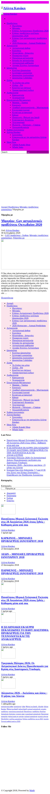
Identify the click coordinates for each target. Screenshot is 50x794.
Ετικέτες (10, 500)
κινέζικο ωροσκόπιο (15, 719)
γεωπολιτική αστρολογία (33, 714)
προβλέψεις (36, 711)
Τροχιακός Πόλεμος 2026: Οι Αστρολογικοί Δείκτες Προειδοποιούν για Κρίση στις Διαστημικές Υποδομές (26, 460)
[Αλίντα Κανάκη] (13, 8)
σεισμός (46, 719)
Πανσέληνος (28, 711)
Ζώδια (9, 363)
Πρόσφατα (11, 495)
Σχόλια (10, 498)
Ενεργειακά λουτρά (20, 392)
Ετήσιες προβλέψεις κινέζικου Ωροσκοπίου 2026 (25, 317)
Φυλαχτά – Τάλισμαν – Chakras (26, 407)
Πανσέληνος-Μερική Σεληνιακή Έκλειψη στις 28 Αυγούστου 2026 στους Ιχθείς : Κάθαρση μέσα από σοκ (27, 442)
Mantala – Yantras (20, 385)
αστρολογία (17, 706)
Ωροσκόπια (12, 350)
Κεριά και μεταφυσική (22, 395)
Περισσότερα (7, 298)
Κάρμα (15, 397)
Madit (32, 790)
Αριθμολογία (12, 375)
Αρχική (4, 207)
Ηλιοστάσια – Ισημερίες (23, 335)
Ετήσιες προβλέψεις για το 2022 (33, 719)
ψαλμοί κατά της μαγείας (16, 716)
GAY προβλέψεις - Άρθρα (16, 235)
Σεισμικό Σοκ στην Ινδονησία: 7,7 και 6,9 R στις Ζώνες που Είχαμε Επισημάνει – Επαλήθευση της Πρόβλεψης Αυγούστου (26, 472)
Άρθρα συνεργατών (15, 412)
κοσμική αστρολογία (33, 709)
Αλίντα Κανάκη (12, 230)
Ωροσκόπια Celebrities (22, 360)
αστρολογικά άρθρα (7, 706)
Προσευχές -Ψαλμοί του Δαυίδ (25, 400)
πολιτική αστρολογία (30, 716)
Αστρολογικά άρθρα (21, 330)
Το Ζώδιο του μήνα (20, 365)
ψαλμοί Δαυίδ (22, 709)
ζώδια (23, 706)
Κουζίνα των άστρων (21, 370)
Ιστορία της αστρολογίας (23, 343)
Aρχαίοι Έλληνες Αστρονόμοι (25, 348)
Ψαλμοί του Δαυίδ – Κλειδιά (34, 706)
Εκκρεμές (16, 387)
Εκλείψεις (16, 333)
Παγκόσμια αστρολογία (22, 340)
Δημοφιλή (11, 493)
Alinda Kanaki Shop (21, 427)
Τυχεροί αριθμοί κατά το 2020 (10, 721)
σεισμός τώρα (20, 714)
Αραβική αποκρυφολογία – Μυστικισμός (30, 390)
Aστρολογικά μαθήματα (23, 345)
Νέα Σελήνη (5, 719)
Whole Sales (17, 429)
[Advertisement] (25, 179)
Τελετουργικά (18, 405)
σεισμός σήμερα (43, 716)
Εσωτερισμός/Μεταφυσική (19, 382)
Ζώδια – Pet (17, 368)
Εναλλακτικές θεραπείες (23, 402)
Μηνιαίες (16, 311)
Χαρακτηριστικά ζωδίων (23, 372)
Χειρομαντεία (18, 380)
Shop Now (11, 424)
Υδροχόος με (19, 238)
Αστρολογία (12, 328)
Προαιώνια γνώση (20, 338)
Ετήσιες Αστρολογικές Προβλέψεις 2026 (30, 313)
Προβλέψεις (13, 207)
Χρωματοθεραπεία (20, 410)
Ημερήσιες (17, 308)
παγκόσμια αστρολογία (16, 711)
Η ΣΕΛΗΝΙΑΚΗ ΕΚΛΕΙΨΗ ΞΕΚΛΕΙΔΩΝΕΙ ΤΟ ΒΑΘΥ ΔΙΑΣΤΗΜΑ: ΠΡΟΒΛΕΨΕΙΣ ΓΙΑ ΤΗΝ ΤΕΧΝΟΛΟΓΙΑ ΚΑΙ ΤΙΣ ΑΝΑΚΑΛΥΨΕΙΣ (27, 451)
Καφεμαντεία (18, 377)
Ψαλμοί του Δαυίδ (12, 709)
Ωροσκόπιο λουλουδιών (23, 358)
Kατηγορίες (6, 486)
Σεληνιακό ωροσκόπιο (22, 355)
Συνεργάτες (17, 417)
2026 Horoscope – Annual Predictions (29, 325)
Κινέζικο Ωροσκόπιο (21, 353)
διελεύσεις (12, 714)
